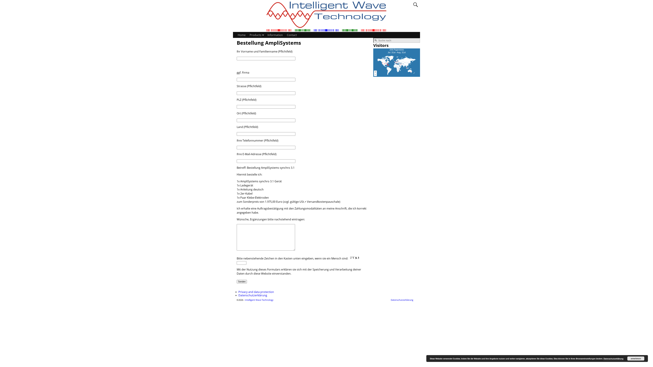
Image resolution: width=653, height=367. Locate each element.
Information (275, 35)
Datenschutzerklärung (252, 295)
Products (255, 35)
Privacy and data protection (256, 292)
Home (242, 35)
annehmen (636, 358)
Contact (292, 35)
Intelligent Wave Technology (259, 299)
